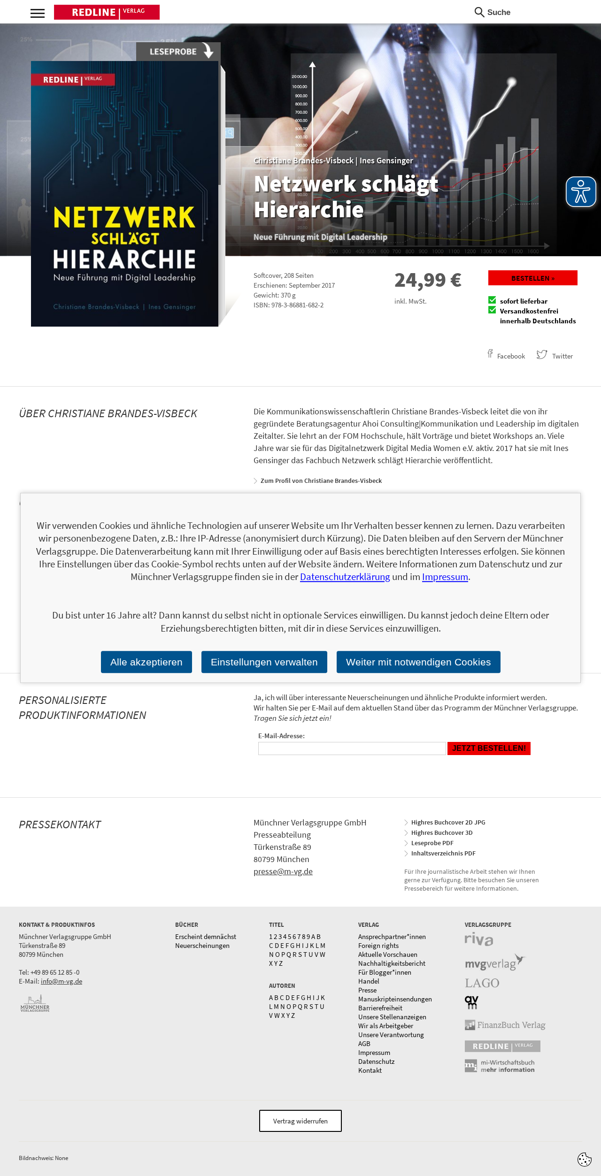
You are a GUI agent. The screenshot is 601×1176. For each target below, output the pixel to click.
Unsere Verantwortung (391, 1034)
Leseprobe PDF (432, 843)
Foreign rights (378, 945)
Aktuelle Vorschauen (387, 954)
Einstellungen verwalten (264, 662)
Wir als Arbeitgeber (385, 1025)
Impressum (374, 1052)
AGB (364, 1043)
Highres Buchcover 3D (442, 832)
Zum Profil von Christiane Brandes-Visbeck (321, 480)
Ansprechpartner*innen (392, 936)
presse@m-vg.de (283, 871)
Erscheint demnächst (205, 936)
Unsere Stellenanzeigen (392, 1016)
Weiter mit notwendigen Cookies (418, 662)
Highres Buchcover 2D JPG (448, 822)
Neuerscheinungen (202, 945)
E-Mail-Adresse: (281, 735)
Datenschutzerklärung (345, 577)
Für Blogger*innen (384, 972)
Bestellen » (533, 278)
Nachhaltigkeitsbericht (391, 963)
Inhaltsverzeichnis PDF (443, 853)
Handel (368, 981)
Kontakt (370, 1070)
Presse (367, 989)
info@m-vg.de (61, 981)
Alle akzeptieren (146, 662)
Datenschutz (376, 1061)
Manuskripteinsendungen (395, 998)
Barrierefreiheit (380, 1007)
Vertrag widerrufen (300, 1120)
